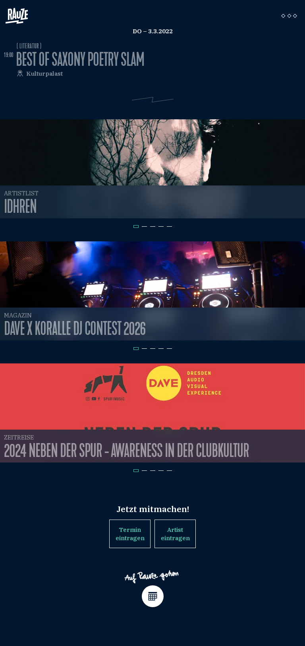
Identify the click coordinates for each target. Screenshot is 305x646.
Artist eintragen (175, 534)
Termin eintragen (130, 534)
